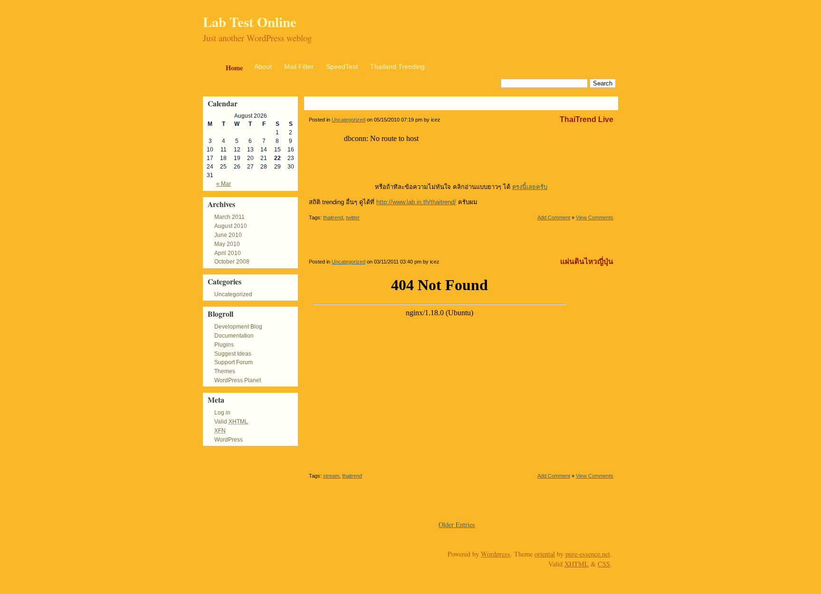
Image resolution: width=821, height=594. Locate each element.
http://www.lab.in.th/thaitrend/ (416, 202)
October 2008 (231, 261)
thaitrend (333, 217)
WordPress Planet (237, 380)
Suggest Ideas (232, 353)
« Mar (223, 183)
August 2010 (230, 226)
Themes (224, 371)
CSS (604, 563)
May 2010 (227, 244)
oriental (545, 553)
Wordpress (495, 553)
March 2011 (229, 217)
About (263, 66)
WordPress (228, 439)
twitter (353, 217)
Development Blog (238, 326)
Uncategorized (233, 294)
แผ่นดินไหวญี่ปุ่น (586, 261)
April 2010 (227, 253)
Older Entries (457, 524)
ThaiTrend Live (586, 119)
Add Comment (553, 217)
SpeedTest (342, 66)
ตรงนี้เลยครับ (529, 186)
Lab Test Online (249, 22)
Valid (231, 421)
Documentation (234, 335)
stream (331, 476)
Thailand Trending (397, 66)
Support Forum (233, 362)
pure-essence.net (587, 553)
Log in (222, 412)
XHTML (576, 563)
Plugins (224, 344)
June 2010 (228, 235)
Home (234, 68)
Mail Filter (299, 66)
